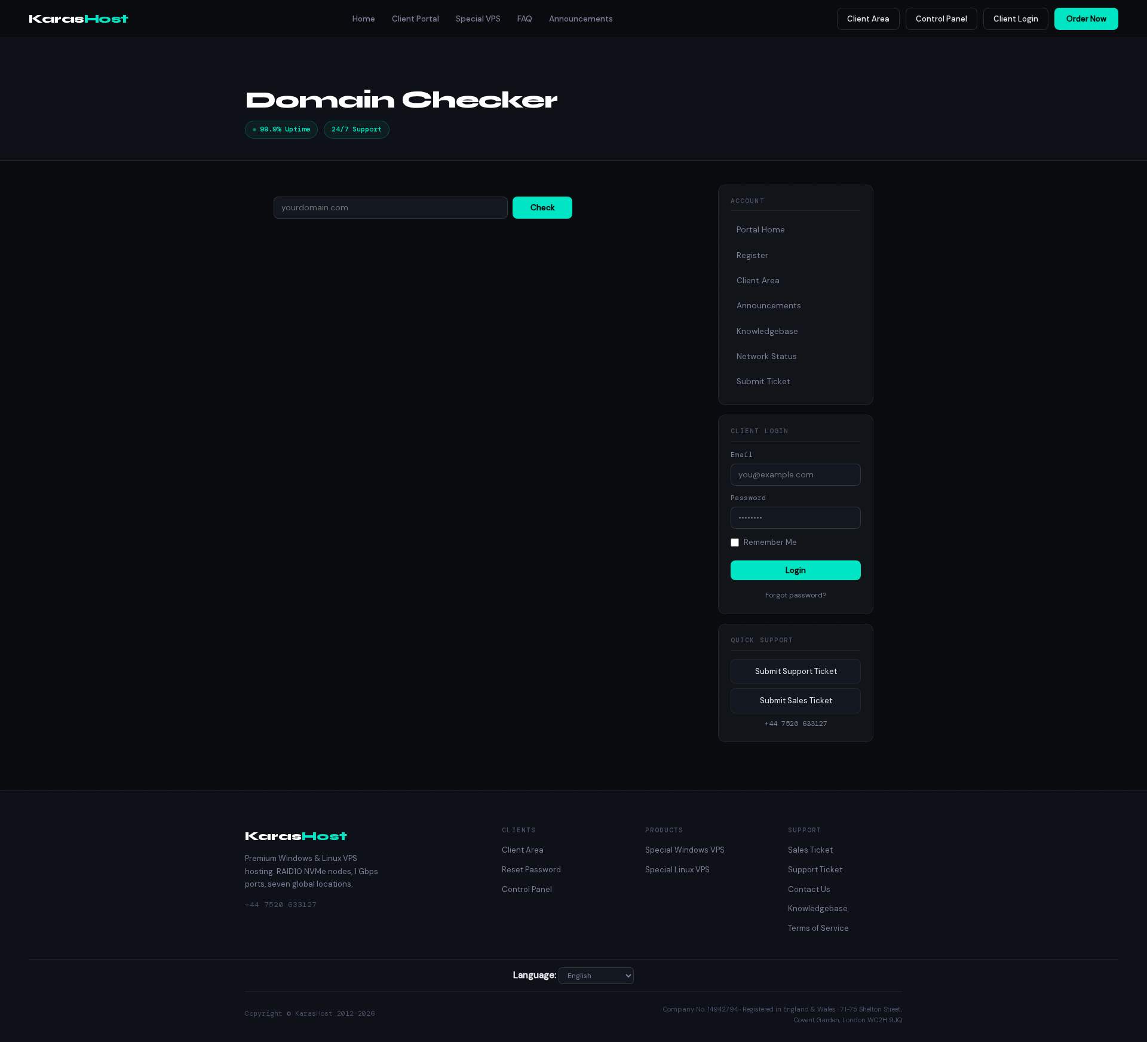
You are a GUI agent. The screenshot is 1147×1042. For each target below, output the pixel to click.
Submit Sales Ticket (796, 700)
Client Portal (415, 19)
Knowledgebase (767, 331)
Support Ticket (815, 870)
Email (742, 454)
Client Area (868, 19)
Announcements (581, 19)
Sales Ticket (810, 850)
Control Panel (941, 19)
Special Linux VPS (677, 870)
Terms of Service (818, 928)
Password (748, 498)
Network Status (767, 356)
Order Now (1086, 19)
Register (752, 255)
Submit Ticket (763, 381)
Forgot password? (795, 595)
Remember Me (770, 542)
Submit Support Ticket (796, 671)
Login (796, 570)
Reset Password (531, 870)
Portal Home (761, 230)
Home (363, 19)
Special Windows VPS (685, 850)
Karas (78, 18)
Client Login (1015, 19)
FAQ (524, 19)
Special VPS (478, 19)
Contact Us (809, 889)
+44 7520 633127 (281, 904)
